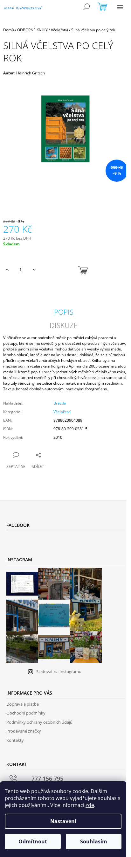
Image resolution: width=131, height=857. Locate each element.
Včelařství (62, 411)
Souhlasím (93, 841)
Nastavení (63, 821)
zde (90, 805)
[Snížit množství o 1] (34, 269)
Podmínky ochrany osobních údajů (39, 722)
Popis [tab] (63, 312)
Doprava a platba (22, 704)
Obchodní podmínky (25, 713)
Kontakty (15, 740)
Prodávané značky (23, 731)
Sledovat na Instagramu (58, 671)
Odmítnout (32, 841)
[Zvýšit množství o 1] (7, 269)
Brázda (59, 403)
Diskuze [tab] (64, 325)
